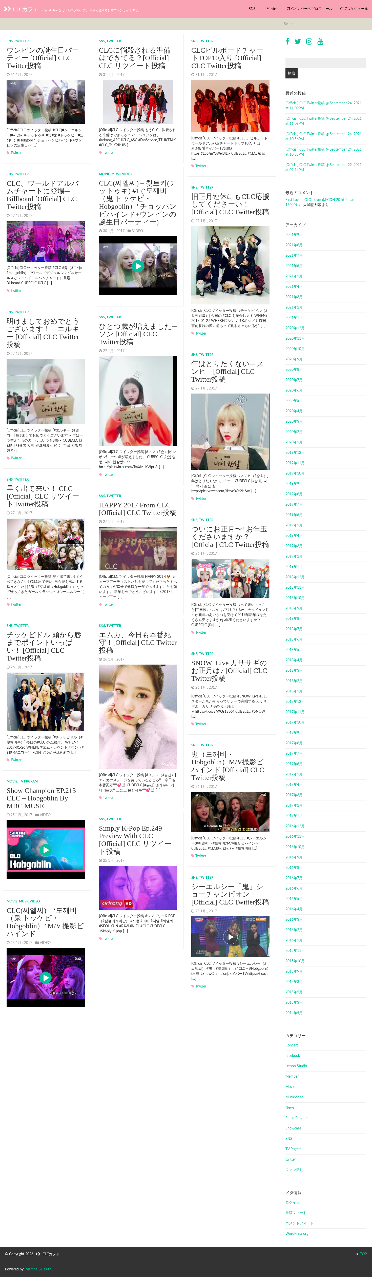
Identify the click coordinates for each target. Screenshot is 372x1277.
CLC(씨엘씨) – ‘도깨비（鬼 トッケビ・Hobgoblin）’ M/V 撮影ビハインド (45, 922)
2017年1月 (294, 816)
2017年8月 (294, 743)
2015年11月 (295, 951)
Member (292, 1076)
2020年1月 (294, 442)
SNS (252, 9)
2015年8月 (294, 982)
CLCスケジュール (354, 9)
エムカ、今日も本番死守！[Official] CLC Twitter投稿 (138, 642)
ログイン (292, 1202)
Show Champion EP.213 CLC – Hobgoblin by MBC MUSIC (41, 798)
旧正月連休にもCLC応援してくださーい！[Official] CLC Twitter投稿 (230, 204)
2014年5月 (294, 1013)
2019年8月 (294, 494)
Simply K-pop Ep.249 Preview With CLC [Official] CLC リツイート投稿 (135, 839)
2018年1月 (294, 691)
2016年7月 (294, 878)
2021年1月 (294, 318)
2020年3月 (294, 421)
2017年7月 (294, 753)
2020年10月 (295, 349)
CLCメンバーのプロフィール (310, 9)
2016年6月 (294, 888)
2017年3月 (294, 795)
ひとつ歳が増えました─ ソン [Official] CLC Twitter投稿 (138, 334)
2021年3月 (294, 297)
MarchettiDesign (38, 1269)
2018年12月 (295, 577)
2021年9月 (294, 235)
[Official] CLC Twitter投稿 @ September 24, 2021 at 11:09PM (323, 105)
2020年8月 (294, 370)
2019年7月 (294, 504)
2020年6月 (294, 390)
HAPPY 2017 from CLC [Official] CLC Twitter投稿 (138, 509)
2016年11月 (295, 836)
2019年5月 (294, 525)
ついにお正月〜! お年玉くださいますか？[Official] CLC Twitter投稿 (230, 537)
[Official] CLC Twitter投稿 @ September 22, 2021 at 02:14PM (323, 167)
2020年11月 (295, 338)
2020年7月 (294, 380)
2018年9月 (294, 608)
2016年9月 (294, 857)
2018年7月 (294, 629)
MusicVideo (121, 174)
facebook (292, 1056)
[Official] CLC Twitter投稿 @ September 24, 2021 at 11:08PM (323, 121)
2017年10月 (295, 722)
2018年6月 (294, 639)
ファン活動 (294, 1170)
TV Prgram (28, 781)
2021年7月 (294, 255)
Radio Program (296, 1118)
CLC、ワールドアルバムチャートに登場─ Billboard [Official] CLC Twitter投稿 (43, 195)
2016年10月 (295, 847)
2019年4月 (294, 536)
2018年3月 (294, 670)
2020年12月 (295, 328)
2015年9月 (294, 971)
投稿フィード (296, 1213)
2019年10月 (295, 473)
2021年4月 (294, 287)
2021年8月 (294, 245)
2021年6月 (294, 266)
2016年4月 (294, 909)
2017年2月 (294, 805)
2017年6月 (294, 764)
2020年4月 (294, 411)
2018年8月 (294, 619)
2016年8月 (294, 868)
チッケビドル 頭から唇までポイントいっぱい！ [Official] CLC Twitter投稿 (44, 646)
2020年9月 (294, 359)
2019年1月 (294, 567)
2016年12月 (295, 826)
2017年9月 (294, 733)
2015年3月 (294, 1002)
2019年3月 (294, 546)
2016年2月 (294, 930)
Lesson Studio (296, 1066)
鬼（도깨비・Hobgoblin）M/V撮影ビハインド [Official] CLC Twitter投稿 (227, 765)
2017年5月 (294, 774)
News (289, 1107)
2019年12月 (295, 453)
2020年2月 (294, 432)
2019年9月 (294, 484)
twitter (21, 41)
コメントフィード (299, 1223)
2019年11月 (295, 463)
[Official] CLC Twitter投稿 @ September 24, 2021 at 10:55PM (323, 152)
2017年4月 (294, 785)
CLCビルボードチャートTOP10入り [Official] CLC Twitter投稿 (227, 58)
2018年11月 (295, 587)
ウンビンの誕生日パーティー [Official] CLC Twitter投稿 (43, 58)
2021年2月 (294, 307)
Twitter (16, 153)
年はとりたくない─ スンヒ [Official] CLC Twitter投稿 (227, 371)
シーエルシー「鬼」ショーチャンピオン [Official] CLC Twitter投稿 (230, 894)
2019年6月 (294, 515)
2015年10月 (295, 961)
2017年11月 (295, 712)
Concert (291, 1045)
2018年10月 (295, 598)
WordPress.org (296, 1233)
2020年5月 (294, 401)
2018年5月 (294, 650)
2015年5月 (294, 992)
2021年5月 (294, 276)
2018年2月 (294, 681)
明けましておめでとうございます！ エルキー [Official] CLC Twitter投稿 (43, 332)
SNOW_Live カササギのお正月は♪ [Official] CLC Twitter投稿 (229, 671)
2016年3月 (294, 919)
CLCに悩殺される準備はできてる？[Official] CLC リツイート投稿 (135, 58)
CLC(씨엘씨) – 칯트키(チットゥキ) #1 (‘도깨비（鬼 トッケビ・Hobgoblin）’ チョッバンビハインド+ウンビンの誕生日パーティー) (138, 202)
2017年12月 (295, 702)
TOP (363, 1254)
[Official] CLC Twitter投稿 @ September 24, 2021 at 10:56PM (323, 136)
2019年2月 (294, 556)
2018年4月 (294, 660)
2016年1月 (294, 940)
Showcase (293, 1128)
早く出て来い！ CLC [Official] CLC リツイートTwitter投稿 (43, 496)
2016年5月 (294, 899)
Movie (271, 9)
